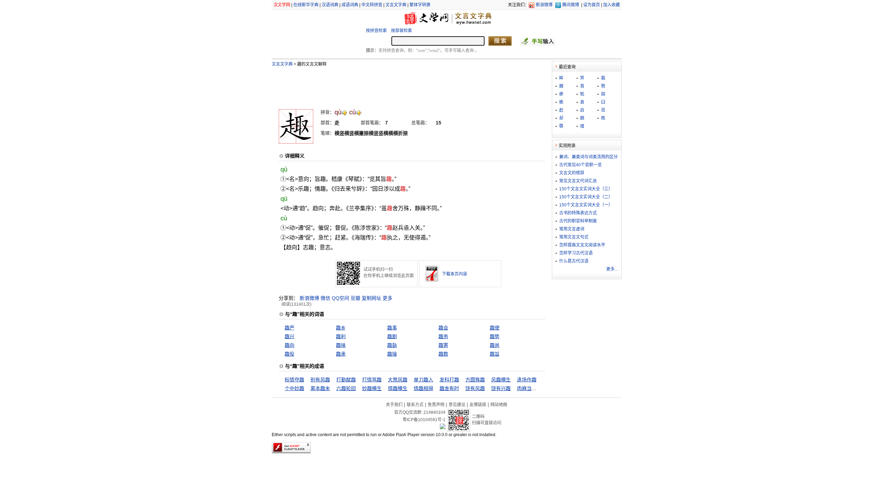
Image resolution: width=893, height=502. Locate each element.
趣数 (443, 354)
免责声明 (436, 404)
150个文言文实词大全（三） (586, 189)
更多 (387, 298)
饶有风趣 (475, 388)
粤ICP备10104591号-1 (424, 419)
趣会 (443, 327)
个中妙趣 (294, 388)
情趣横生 (397, 388)
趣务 (443, 336)
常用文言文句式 (573, 237)
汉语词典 (330, 4)
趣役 (289, 354)
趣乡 (341, 327)
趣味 (341, 345)
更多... (612, 269)
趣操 (392, 354)
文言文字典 (395, 4)
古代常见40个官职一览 (580, 164)
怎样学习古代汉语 (576, 253)
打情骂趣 (372, 379)
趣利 (341, 336)
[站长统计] (442, 427)
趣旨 (495, 354)
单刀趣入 (423, 379)
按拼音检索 (376, 30)
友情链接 (478, 404)
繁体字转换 (420, 4)
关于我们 (394, 404)
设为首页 (591, 4)
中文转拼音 (371, 4)
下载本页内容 (454, 274)
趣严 (289, 327)
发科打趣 (449, 379)
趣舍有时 (449, 388)
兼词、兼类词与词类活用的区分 (588, 156)
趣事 (392, 327)
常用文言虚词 (571, 229)
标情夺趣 (294, 379)
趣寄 (443, 345)
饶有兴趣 (501, 388)
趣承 (341, 354)
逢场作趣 (526, 379)
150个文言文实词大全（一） (586, 205)
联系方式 (415, 404)
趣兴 (289, 336)
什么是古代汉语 (573, 261)
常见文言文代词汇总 (578, 180)
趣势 (495, 336)
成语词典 (350, 4)
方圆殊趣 (475, 379)
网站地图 (498, 404)
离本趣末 (320, 388)
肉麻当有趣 (529, 388)
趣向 (289, 345)
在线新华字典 (305, 4)
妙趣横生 (372, 388)
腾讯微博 (570, 4)
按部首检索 (401, 30)
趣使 (495, 327)
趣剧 (392, 336)
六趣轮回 (346, 388)
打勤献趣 (346, 379)
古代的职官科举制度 (578, 221)
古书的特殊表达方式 (578, 213)
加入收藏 (611, 4)
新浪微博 (544, 4)
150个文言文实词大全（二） (586, 197)
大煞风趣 (397, 379)
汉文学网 (281, 4)
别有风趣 (320, 379)
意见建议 (457, 404)
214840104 (434, 412)
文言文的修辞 (571, 172)
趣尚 (495, 345)
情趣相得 (423, 388)
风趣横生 (501, 379)
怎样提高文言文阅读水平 (582, 245)
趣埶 (392, 345)
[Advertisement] (400, 84)
